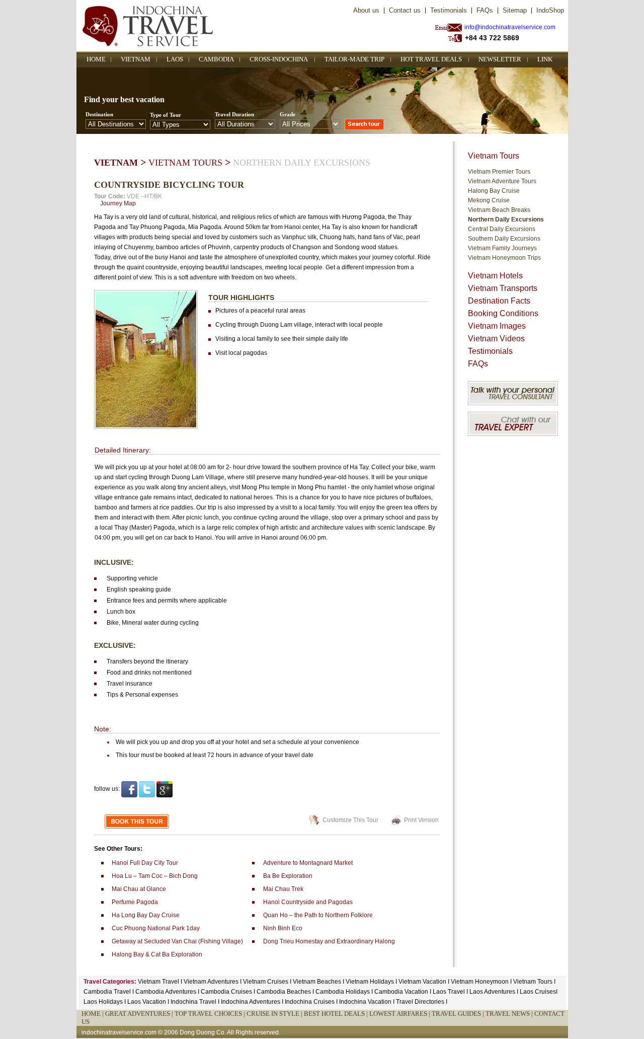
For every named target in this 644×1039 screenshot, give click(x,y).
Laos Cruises (538, 991)
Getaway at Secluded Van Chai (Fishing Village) (177, 941)
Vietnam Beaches (317, 981)
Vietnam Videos (496, 338)
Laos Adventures (493, 991)
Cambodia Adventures (165, 991)
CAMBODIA (216, 59)
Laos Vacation (146, 1001)
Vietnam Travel (158, 981)
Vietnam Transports (502, 288)
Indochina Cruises (310, 1001)
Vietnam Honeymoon (480, 981)
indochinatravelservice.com (119, 1032)
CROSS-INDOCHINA (279, 59)
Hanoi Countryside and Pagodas (308, 902)
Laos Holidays (103, 1001)
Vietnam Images (497, 326)
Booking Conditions (503, 313)
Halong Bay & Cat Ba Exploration (157, 954)
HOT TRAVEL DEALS (431, 59)
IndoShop (550, 10)
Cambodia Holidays (342, 991)
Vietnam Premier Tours (499, 171)
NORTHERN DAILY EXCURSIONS (301, 163)
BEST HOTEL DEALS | (336, 1013)
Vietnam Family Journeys (502, 248)
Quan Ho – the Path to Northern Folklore (318, 915)
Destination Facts (499, 300)
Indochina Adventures (251, 1001)
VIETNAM (135, 59)
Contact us (405, 10)
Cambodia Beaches (284, 991)
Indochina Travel (193, 1001)
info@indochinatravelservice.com (509, 27)
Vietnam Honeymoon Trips (504, 257)
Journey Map (118, 203)
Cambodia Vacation (402, 991)
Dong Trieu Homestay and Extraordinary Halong (329, 941)
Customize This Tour (350, 820)
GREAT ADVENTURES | (140, 1013)
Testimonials (448, 10)
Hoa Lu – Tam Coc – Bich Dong (155, 875)
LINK (544, 59)
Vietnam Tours (493, 156)
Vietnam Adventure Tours (502, 181)
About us (366, 10)
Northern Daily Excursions (506, 219)
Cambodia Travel (107, 991)
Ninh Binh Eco (282, 928)
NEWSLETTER (499, 59)
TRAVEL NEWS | (510, 1013)
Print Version (421, 820)
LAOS (175, 59)
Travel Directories (420, 1001)
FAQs (484, 10)
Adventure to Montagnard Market (308, 862)
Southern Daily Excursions (504, 238)
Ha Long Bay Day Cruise (146, 915)
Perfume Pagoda (135, 902)
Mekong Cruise (489, 200)
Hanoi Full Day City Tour (145, 862)
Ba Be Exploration (287, 875)
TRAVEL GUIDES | (459, 1013)
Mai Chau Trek (283, 889)
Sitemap (515, 10)
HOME (96, 59)
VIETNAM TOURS (185, 163)
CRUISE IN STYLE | (275, 1013)
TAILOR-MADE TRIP (354, 59)
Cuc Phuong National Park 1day (156, 928)
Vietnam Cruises (265, 981)
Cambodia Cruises (226, 991)
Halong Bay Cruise (494, 190)
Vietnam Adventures (211, 981)
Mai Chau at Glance (139, 889)
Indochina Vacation (365, 1001)
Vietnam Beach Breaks (499, 209)
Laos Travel (449, 991)
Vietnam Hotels (495, 275)
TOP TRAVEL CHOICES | (211, 1013)
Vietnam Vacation (422, 981)
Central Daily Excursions (501, 229)
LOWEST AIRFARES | (400, 1013)
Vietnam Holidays (370, 981)
